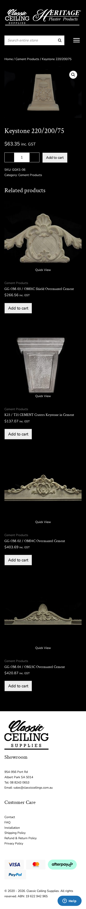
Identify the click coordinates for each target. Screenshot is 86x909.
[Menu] (76, 40)
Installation (12, 828)
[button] (73, 75)
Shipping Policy (15, 833)
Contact (9, 817)
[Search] (59, 40)
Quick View (43, 270)
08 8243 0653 (19, 782)
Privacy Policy (13, 843)
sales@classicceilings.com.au (33, 788)
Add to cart (55, 157)
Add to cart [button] (18, 308)
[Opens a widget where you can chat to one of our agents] (69, 901)
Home (8, 59)
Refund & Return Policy (20, 838)
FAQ (7, 822)
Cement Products (27, 59)
